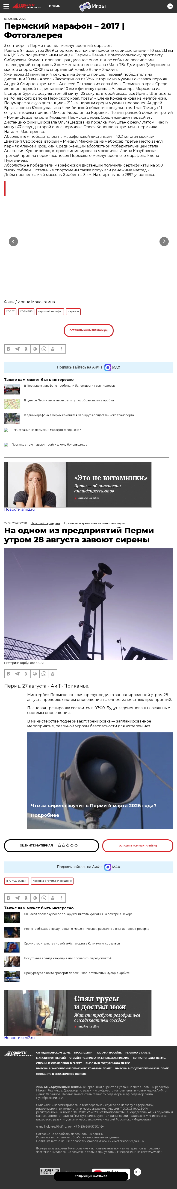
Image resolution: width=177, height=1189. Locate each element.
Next (164, 241)
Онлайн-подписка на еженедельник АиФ (99, 1058)
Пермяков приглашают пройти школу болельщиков (49, 444)
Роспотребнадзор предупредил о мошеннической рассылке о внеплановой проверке (86, 928)
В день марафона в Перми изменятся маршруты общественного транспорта (79, 415)
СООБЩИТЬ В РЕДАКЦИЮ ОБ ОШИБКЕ (61, 1074)
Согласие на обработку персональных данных (69, 1134)
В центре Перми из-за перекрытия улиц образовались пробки (69, 400)
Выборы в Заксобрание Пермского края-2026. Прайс (74, 1068)
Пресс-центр (83, 1052)
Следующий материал (91, 1176)
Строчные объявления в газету (59, 1063)
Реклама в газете (137, 1052)
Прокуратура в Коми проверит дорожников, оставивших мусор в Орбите (77, 973)
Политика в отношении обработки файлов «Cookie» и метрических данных (90, 1141)
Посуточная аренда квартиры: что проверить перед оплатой (68, 958)
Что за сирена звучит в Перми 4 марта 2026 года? (93, 805)
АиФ (11, 302)
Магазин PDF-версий (51, 1058)
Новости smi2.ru (19, 509)
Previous (13, 241)
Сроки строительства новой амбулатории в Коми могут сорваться (72, 943)
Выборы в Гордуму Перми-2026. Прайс (142, 1068)
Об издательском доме (53, 1052)
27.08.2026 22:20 (15, 523)
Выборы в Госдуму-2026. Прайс (108, 1063)
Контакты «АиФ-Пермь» (149, 1058)
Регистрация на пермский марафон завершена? (46, 430)
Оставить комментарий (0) (89, 330)
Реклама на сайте (109, 1052)
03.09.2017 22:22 (15, 18)
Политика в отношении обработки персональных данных (77, 1137)
